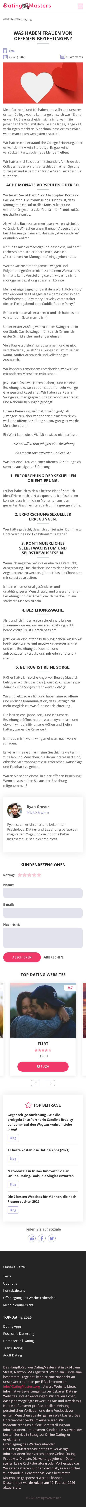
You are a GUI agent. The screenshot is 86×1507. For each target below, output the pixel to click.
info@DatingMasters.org (21, 1386)
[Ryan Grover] (14, 810)
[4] (34, 875)
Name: (8, 885)
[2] (24, 875)
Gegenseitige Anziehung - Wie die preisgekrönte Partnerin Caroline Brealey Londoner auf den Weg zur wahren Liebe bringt (40, 1122)
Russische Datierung (18, 1333)
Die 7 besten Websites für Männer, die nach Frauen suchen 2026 (42, 1199)
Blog (12, 50)
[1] (20, 875)
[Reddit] (32, 1238)
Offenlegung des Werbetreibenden (29, 1298)
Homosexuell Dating (18, 1341)
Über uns (10, 1283)
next (50, 1083)
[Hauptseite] (27, 6)
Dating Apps (12, 1326)
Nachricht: (11, 924)
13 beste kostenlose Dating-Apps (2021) (38, 1150)
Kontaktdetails (14, 1290)
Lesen (43, 1056)
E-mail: (8, 904)
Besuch (43, 1066)
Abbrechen (53, 957)
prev (35, 1083)
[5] (39, 875)
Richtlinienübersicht (18, 1305)
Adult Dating (12, 1355)
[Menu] (80, 6)
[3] (29, 875)
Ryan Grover (38, 806)
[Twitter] (52, 1238)
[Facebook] (42, 1238)
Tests (7, 1276)
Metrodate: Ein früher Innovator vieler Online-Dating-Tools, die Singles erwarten (41, 1173)
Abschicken (22, 957)
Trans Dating (13, 1348)
